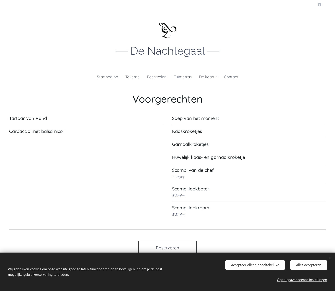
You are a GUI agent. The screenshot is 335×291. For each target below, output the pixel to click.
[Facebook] (319, 4)
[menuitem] (109, 77)
